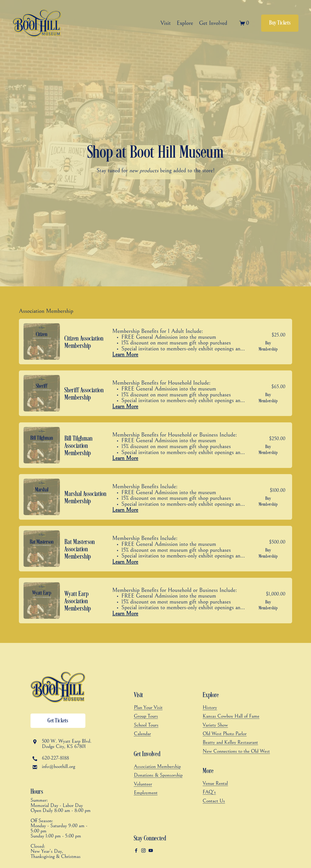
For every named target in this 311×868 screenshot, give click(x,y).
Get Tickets (58, 721)
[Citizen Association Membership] (154, 341)
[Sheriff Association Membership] (154, 393)
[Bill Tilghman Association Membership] (154, 445)
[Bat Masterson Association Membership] (154, 548)
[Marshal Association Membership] (154, 497)
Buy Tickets (280, 23)
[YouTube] (150, 850)
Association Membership (46, 311)
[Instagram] (143, 850)
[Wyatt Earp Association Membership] (154, 600)
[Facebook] (136, 850)
